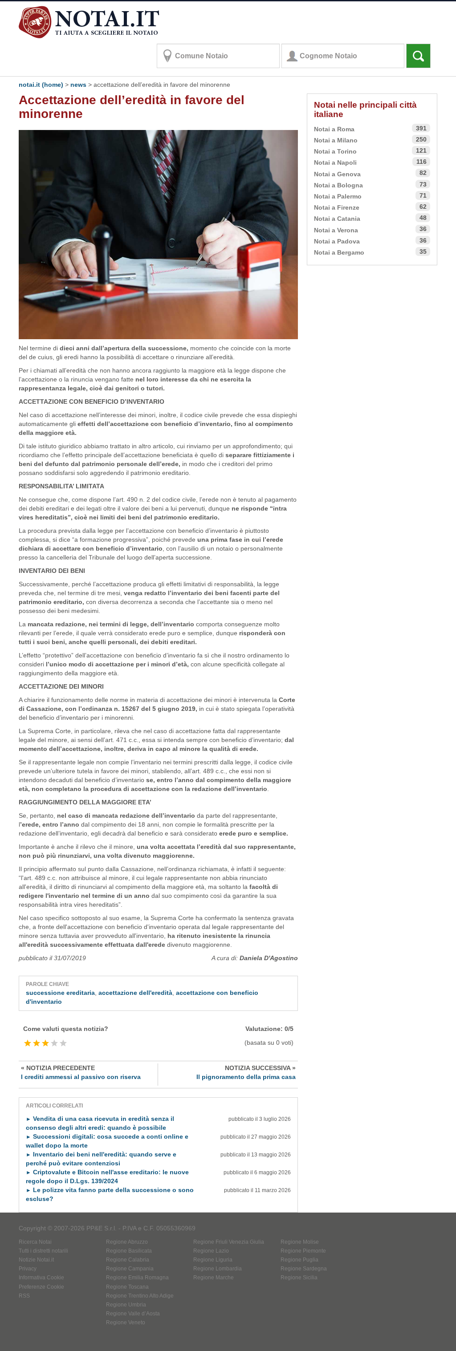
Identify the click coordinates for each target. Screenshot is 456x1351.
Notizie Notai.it (36, 1260)
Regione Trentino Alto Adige (140, 1296)
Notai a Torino (335, 151)
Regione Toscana (127, 1287)
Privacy (28, 1269)
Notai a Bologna (338, 185)
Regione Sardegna (304, 1269)
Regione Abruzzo (127, 1242)
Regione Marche (213, 1277)
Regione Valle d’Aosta (133, 1313)
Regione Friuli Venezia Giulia (228, 1242)
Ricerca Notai (35, 1242)
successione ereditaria (60, 992)
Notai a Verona (336, 230)
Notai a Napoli (335, 162)
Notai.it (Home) (41, 84)
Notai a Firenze (336, 207)
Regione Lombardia (217, 1269)
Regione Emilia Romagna (137, 1277)
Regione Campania (130, 1269)
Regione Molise (300, 1242)
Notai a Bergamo (339, 252)
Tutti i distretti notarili (43, 1251)
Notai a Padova (337, 241)
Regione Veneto (125, 1322)
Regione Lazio (211, 1251)
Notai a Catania (337, 218)
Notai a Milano (336, 140)
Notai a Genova (337, 174)
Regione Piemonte (303, 1251)
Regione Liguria (212, 1260)
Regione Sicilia (299, 1277)
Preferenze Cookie (41, 1287)
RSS (24, 1296)
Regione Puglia (299, 1260)
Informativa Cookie (41, 1277)
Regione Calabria (127, 1260)
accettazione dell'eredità (135, 992)
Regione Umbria (126, 1305)
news (78, 84)
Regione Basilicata (129, 1251)
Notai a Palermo (338, 196)
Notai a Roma (334, 129)
